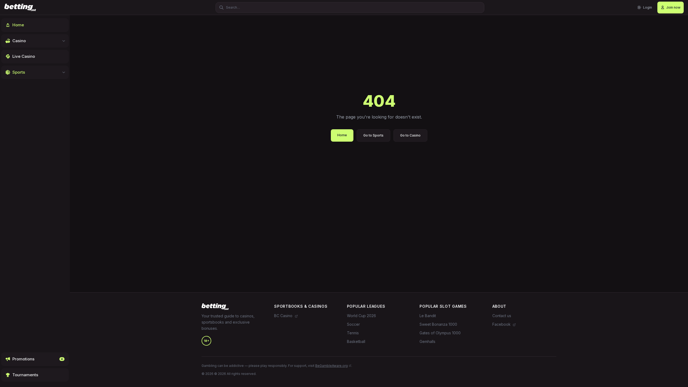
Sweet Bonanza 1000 (438, 324)
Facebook (502, 324)
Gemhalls (427, 341)
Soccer (353, 324)
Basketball (356, 341)
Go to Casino (410, 135)
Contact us (501, 315)
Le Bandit (428, 315)
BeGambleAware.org (331, 366)
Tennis (353, 333)
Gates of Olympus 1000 (440, 333)
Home (342, 135)
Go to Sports (373, 135)
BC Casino (283, 315)
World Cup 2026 (361, 315)
